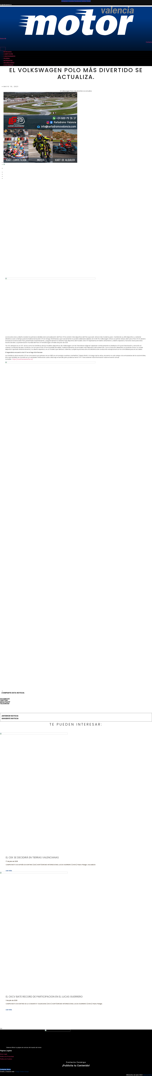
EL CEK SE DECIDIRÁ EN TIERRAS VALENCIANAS (32, 857)
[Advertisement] (53, 191)
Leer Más (9, 871)
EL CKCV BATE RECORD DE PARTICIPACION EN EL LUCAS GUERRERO (44, 996)
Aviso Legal (3, 1054)
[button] (76, 698)
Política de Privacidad (7, 1056)
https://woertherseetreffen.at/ (22, 359)
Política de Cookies (6, 1059)
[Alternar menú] (3, 49)
